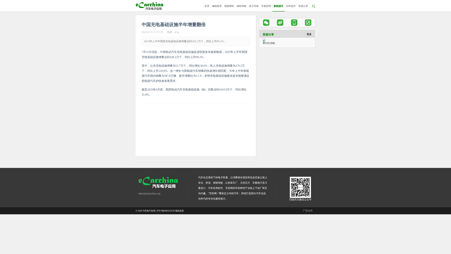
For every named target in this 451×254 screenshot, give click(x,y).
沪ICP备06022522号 (166, 211)
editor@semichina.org (149, 193)
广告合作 (308, 210)
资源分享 (303, 6)
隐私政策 (179, 211)
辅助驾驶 (241, 6)
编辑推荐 (217, 6)
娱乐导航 (254, 6)
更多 (309, 34)
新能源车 (278, 6)
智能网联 (229, 6)
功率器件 (291, 6)
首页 (207, 6)
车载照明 (266, 6)
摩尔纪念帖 (269, 43)
